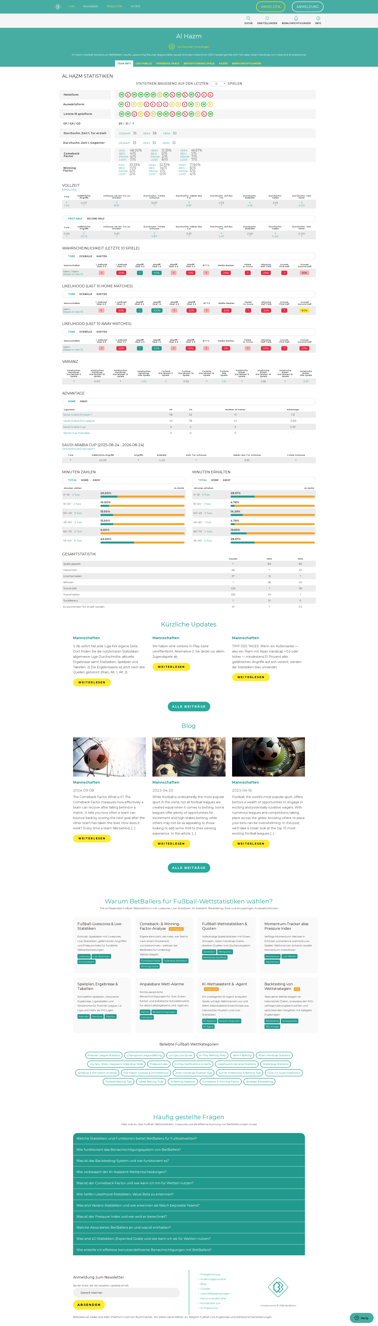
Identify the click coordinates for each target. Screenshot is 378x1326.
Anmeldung (308, 7)
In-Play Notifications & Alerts (193, 1064)
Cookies (205, 1288)
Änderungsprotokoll (213, 1279)
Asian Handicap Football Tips (193, 1072)
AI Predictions (209, 1308)
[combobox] (218, 83)
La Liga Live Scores (180, 1055)
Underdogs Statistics (275, 1064)
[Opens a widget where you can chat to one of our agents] (362, 1318)
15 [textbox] (216, 83)
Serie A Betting (242, 1055)
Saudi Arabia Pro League (78, 420)
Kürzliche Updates (189, 624)
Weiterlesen (92, 682)
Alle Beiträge (189, 707)
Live (72, 6)
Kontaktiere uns (210, 1303)
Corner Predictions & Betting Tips (240, 1072)
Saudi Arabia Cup (74, 426)
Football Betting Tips (118, 1081)
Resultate (114, 6)
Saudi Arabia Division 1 (77, 414)
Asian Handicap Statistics (274, 1055)
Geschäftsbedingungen (215, 1293)
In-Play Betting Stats (212, 1055)
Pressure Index (159, 1064)
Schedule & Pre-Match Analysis (97, 1072)
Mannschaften (86, 638)
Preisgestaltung (210, 1274)
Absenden (89, 1305)
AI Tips (135, 6)
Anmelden (270, 7)
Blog (189, 726)
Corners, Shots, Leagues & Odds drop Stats (116, 1064)
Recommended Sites (213, 1298)
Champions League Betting (144, 1055)
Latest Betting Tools (151, 1081)
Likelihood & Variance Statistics (237, 1064)
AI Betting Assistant (182, 1081)
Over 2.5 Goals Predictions (284, 1072)
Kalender (90, 6)
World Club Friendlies (76, 433)
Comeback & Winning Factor (220, 1081)
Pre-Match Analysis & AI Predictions (146, 1072)
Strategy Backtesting (259, 1081)
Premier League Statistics (104, 1055)
